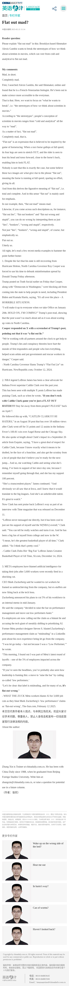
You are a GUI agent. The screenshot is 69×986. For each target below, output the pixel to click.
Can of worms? (40, 907)
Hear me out (39, 865)
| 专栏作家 (14, 15)
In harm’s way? (40, 886)
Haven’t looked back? (44, 929)
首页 (5, 15)
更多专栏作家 (9, 835)
